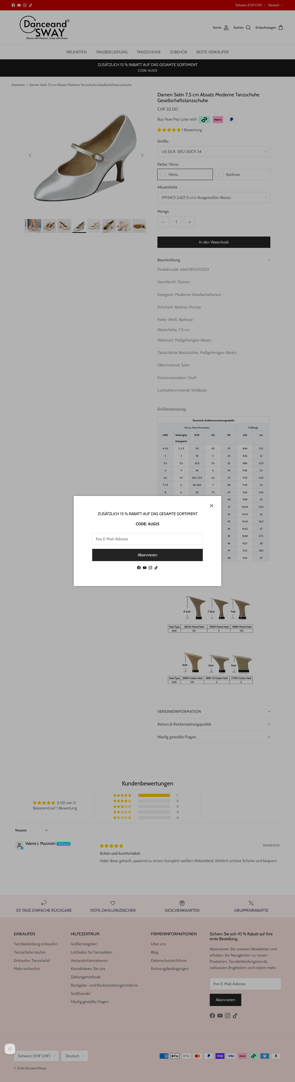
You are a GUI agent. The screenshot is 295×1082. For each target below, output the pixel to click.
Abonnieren (147, 555)
